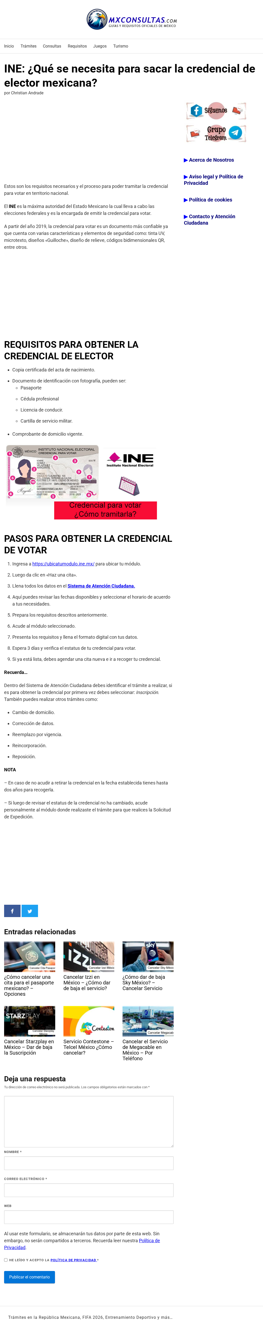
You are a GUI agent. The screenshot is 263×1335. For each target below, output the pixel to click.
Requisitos (77, 46)
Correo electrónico (25, 1179)
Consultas (52, 46)
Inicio (9, 46)
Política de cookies (210, 200)
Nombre (13, 1152)
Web (8, 1206)
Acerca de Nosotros (211, 160)
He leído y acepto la (54, 1260)
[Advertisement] (89, 140)
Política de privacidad (74, 1260)
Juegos (100, 46)
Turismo (120, 46)
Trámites (28, 46)
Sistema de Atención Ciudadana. (101, 586)
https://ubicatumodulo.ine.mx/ (63, 563)
